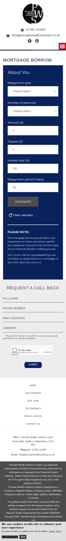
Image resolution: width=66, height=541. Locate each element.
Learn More (55, 531)
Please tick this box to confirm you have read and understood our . (30, 337)
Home (33, 385)
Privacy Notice (33, 416)
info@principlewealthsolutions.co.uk (36, 35)
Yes (23, 537)
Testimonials (33, 408)
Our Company (33, 393)
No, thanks (10, 537)
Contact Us (33, 424)
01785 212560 (35, 29)
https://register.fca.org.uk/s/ (38, 479)
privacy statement (27, 338)
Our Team (33, 401)
